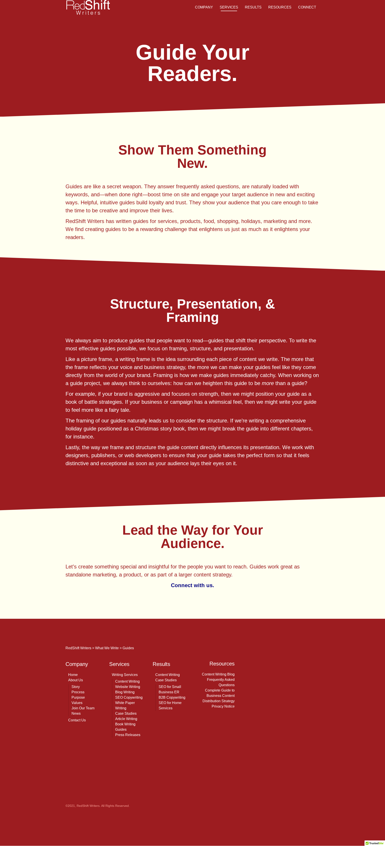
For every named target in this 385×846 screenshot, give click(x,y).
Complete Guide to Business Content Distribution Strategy (219, 695)
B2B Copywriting (172, 697)
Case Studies (126, 713)
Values (77, 703)
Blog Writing (125, 692)
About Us (75, 680)
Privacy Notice (223, 706)
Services (229, 7)
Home (73, 675)
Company (204, 7)
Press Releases (127, 735)
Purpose (78, 697)
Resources (279, 7)
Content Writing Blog (218, 674)
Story (76, 687)
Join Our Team (83, 708)
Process (78, 692)
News (76, 713)
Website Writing (127, 687)
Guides (121, 729)
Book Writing (125, 724)
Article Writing (126, 719)
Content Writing (127, 681)
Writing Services (125, 675)
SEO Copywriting (129, 697)
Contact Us (77, 720)
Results (253, 7)
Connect (307, 7)
